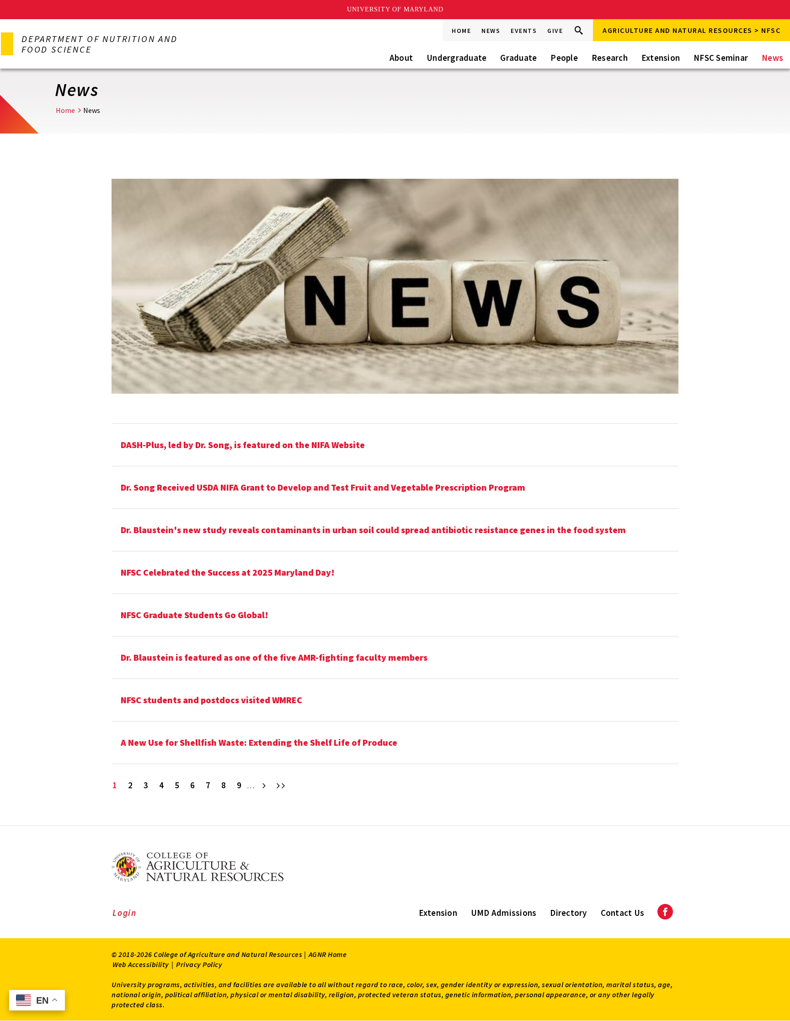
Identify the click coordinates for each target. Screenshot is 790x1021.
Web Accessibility (140, 964)
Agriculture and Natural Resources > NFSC (691, 30)
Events (524, 31)
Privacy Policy (199, 964)
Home (461, 31)
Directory (568, 912)
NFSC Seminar (721, 57)
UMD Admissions (504, 912)
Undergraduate (456, 57)
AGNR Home (328, 954)
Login (124, 912)
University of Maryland (395, 9)
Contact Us (623, 912)
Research (610, 57)
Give (555, 31)
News (490, 31)
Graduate (518, 57)
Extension (660, 57)
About (401, 57)
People (564, 57)
